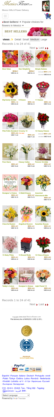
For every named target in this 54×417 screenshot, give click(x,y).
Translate (21, 398)
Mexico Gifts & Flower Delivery (15, 10)
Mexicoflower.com (33, 317)
